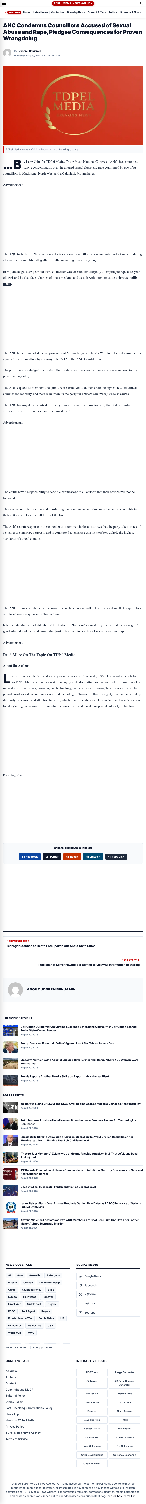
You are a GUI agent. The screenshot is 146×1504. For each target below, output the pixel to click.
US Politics (34, 1325)
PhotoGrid (92, 1393)
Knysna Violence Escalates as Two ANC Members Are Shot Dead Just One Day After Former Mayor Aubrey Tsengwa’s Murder (80, 1221)
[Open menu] (4, 3)
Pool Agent (28, 1311)
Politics (113, 12)
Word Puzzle (124, 1393)
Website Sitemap (17, 1347)
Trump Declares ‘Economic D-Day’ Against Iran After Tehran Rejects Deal (67, 1043)
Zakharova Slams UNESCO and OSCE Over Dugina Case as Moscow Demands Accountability (81, 1103)
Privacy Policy (15, 1426)
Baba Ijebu (53, 1275)
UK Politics (14, 1325)
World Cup (14, 1332)
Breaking (14, 12)
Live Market (91, 1437)
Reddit (74, 856)
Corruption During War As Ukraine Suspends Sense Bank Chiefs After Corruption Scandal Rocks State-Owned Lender (79, 1028)
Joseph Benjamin (30, 50)
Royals (45, 1311)
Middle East (34, 1304)
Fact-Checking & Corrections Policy (29, 1408)
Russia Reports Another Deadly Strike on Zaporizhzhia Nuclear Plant (65, 1076)
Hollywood (29, 1296)
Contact (11, 1383)
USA (50, 1325)
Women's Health (124, 1437)
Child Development (92, 1454)
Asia (20, 1275)
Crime (12, 1289)
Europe (12, 1296)
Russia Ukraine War (20, 1318)
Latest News (40, 12)
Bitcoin (12, 1282)
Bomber (91, 1411)
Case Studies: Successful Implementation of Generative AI (58, 1186)
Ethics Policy (14, 1401)
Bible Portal (124, 1428)
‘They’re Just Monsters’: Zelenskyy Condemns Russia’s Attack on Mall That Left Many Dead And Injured (79, 1155)
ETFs (51, 1289)
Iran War (48, 1296)
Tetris (124, 1419)
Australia (34, 1275)
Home (26, 12)
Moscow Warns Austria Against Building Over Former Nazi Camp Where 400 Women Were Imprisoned (79, 1061)
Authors (11, 1377)
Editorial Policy (15, 1395)
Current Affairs (97, 12)
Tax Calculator (125, 1446)
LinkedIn (95, 856)
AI (9, 1275)
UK (62, 1318)
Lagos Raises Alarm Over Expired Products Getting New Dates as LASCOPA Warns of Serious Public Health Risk (81, 1205)
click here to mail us (123, 1496)
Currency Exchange (124, 1454)
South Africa (46, 1318)
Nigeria (52, 1304)
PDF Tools (92, 1372)
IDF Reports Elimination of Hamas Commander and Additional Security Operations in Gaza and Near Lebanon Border (82, 1171)
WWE (30, 1332)
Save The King (92, 1419)
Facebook (32, 856)
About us (12, 1370)
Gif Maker (91, 1381)
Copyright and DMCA (19, 1389)
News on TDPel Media (20, 1420)
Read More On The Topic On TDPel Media (39, 654)
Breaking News (76, 12)
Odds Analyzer (91, 1463)
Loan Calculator (92, 1446)
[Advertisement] (73, 207)
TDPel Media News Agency (73, 3)
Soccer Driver (92, 1428)
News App (12, 1414)
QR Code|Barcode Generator (124, 1383)
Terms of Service (17, 1439)
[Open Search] (141, 3)
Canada (28, 1282)
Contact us (57, 12)
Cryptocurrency (31, 1289)
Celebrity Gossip (49, 1282)
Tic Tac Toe (124, 1402)
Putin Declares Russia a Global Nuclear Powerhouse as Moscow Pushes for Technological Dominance (79, 1122)
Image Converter (124, 1372)
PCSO (11, 1311)
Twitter (54, 856)
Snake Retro (92, 1402)
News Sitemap (42, 1347)
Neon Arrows (124, 1411)
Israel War (14, 1304)
